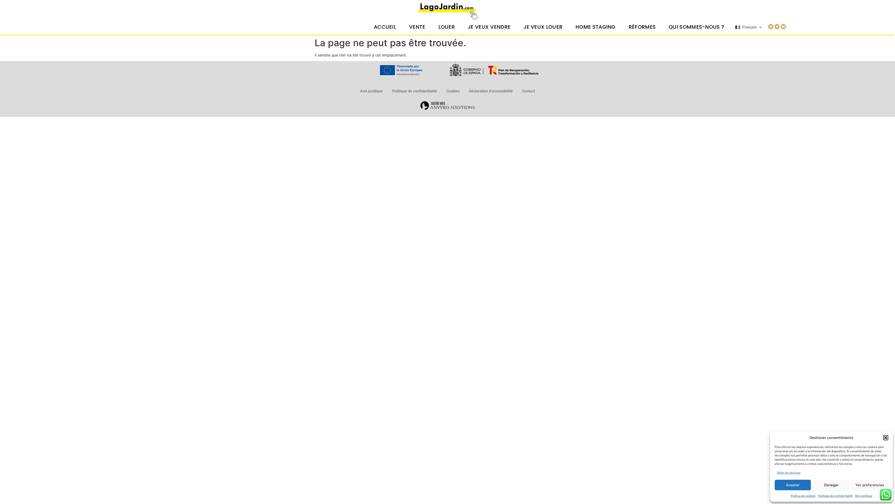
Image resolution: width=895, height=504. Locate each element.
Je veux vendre (489, 27)
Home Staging (595, 27)
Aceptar (793, 485)
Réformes (642, 27)
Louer (446, 27)
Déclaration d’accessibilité (491, 91)
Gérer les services (788, 472)
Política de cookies (803, 495)
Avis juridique (863, 495)
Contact (528, 91)
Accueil (385, 27)
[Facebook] (770, 26)
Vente (417, 27)
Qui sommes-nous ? (696, 27)
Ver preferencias (870, 485)
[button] (885, 437)
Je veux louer (542, 27)
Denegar (831, 485)
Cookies (453, 91)
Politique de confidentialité (835, 495)
